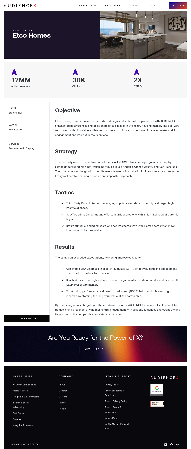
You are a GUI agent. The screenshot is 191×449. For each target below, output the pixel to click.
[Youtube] (177, 444)
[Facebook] (171, 444)
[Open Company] (144, 5)
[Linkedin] (165, 444)
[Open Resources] (123, 5)
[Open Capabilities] (100, 5)
